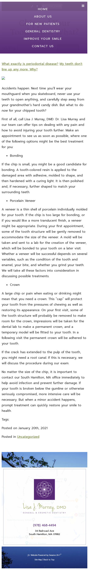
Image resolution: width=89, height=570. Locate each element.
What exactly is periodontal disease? (30, 64)
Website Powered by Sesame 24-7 (46, 555)
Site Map (38, 559)
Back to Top (49, 559)
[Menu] (83, 6)
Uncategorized (28, 437)
